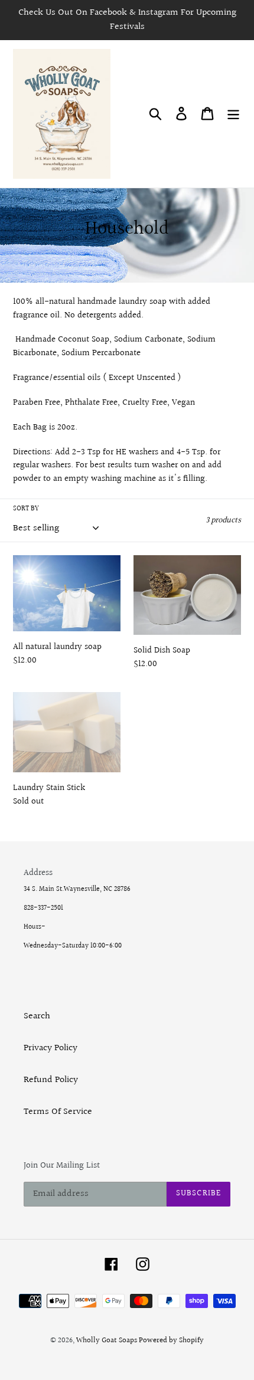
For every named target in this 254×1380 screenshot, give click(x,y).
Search (37, 1016)
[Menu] (233, 114)
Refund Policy (51, 1080)
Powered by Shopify (171, 1340)
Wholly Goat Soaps (107, 1340)
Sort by (26, 509)
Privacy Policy (50, 1048)
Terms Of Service (58, 1111)
